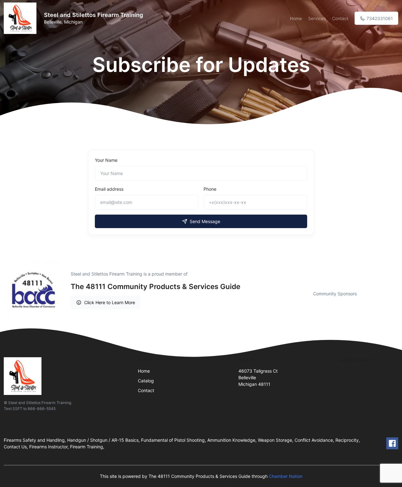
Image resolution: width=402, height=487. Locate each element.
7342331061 (379, 18)
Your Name (106, 160)
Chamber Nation (285, 476)
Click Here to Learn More (109, 302)
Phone (210, 189)
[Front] (21, 18)
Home (296, 18)
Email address (109, 189)
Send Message (205, 221)
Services (317, 18)
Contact (340, 18)
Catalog (146, 380)
